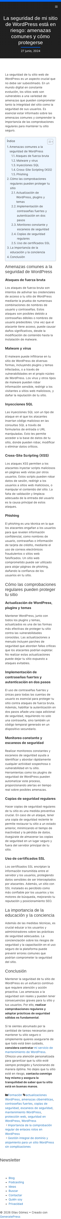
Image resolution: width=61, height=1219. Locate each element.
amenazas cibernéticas (37, 1099)
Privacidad (16, 1204)
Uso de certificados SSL (33, 243)
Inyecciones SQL (28, 165)
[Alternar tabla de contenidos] (48, 142)
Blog (12, 1178)
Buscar (13, 1191)
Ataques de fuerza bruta (32, 156)
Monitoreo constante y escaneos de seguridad (33, 227)
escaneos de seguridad (37, 1108)
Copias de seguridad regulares (31, 236)
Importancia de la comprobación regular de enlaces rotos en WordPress (28, 1129)
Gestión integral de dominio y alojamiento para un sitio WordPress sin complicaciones (29, 1142)
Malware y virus (27, 160)
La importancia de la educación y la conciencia (27, 250)
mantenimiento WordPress (23, 1112)
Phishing (22, 174)
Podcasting (16, 1182)
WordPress (29, 1121)
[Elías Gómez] (5, 7)
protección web (15, 1116)
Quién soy (15, 1199)
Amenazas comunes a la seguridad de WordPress (26, 149)
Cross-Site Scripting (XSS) (34, 169)
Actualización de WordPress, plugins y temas (30, 197)
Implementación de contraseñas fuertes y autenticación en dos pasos (32, 213)
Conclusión (17, 257)
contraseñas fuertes (19, 1103)
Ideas (12, 1186)
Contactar (15, 1195)
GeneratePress (10, 1216)
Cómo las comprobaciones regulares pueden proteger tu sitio (30, 183)
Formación (15, 1095)
